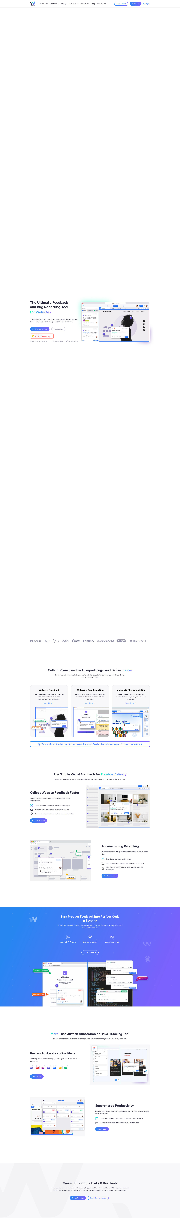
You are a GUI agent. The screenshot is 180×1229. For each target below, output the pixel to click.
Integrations (85, 4)
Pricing (63, 4)
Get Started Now (90, 952)
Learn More (48, 703)
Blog (93, 4)
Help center (101, 4)
